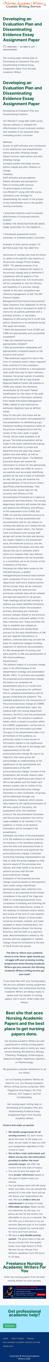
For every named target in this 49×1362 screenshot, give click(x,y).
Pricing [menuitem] (30, 1339)
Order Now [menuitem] (8, 1346)
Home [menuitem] (5, 1339)
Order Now (9, 1326)
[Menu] (45, 5)
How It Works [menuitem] (17, 1339)
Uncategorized (10, 50)
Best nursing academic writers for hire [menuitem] (21, 1342)
